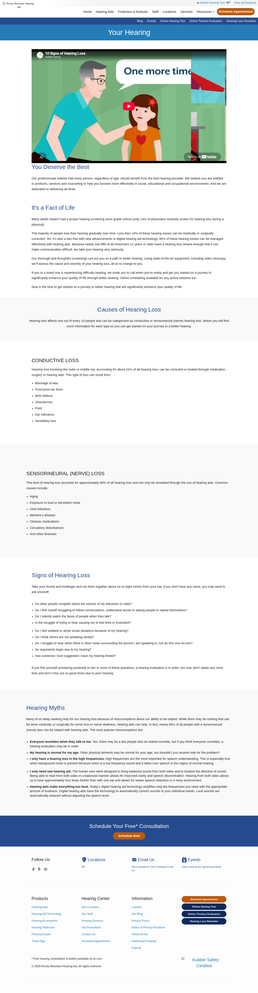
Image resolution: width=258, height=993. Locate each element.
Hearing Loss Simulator (241, 20)
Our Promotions (91, 927)
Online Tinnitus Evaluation (205, 20)
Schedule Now (129, 836)
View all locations (245, 2)
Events (151, 20)
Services (186, 12)
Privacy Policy (140, 920)
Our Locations (90, 907)
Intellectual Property (144, 941)
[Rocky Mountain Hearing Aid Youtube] (45, 869)
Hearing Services (92, 920)
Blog (140, 20)
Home (87, 12)
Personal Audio (41, 934)
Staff (155, 12)
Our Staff (87, 913)
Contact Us (88, 934)
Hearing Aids (105, 12)
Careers (137, 907)
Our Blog (137, 913)
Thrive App (38, 941)
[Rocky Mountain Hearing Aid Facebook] (33, 869)
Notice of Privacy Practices (148, 927)
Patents (136, 947)
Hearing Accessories (44, 920)
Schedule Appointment (236, 11)
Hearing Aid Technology (46, 913)
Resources (205, 12)
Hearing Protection (43, 927)
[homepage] (19, 9)
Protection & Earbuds (133, 12)
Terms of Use (140, 934)
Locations (169, 12)
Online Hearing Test (212, 2)
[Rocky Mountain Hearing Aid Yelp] (39, 869)
